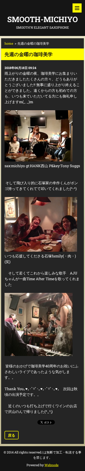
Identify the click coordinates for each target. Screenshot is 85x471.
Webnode (51, 465)
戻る (11, 435)
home (9, 43)
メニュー (77, 8)
